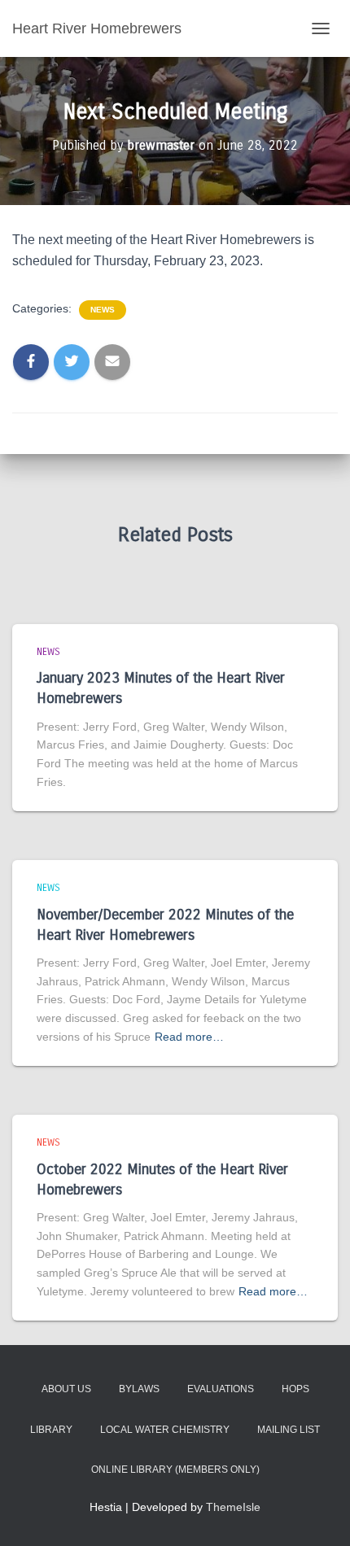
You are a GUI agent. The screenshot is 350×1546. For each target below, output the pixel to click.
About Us (66, 1389)
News (102, 309)
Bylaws (139, 1389)
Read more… (189, 1036)
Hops (295, 1389)
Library (51, 1429)
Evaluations (220, 1389)
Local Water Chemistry (165, 1429)
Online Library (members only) (175, 1469)
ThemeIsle (233, 1506)
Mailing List (288, 1429)
